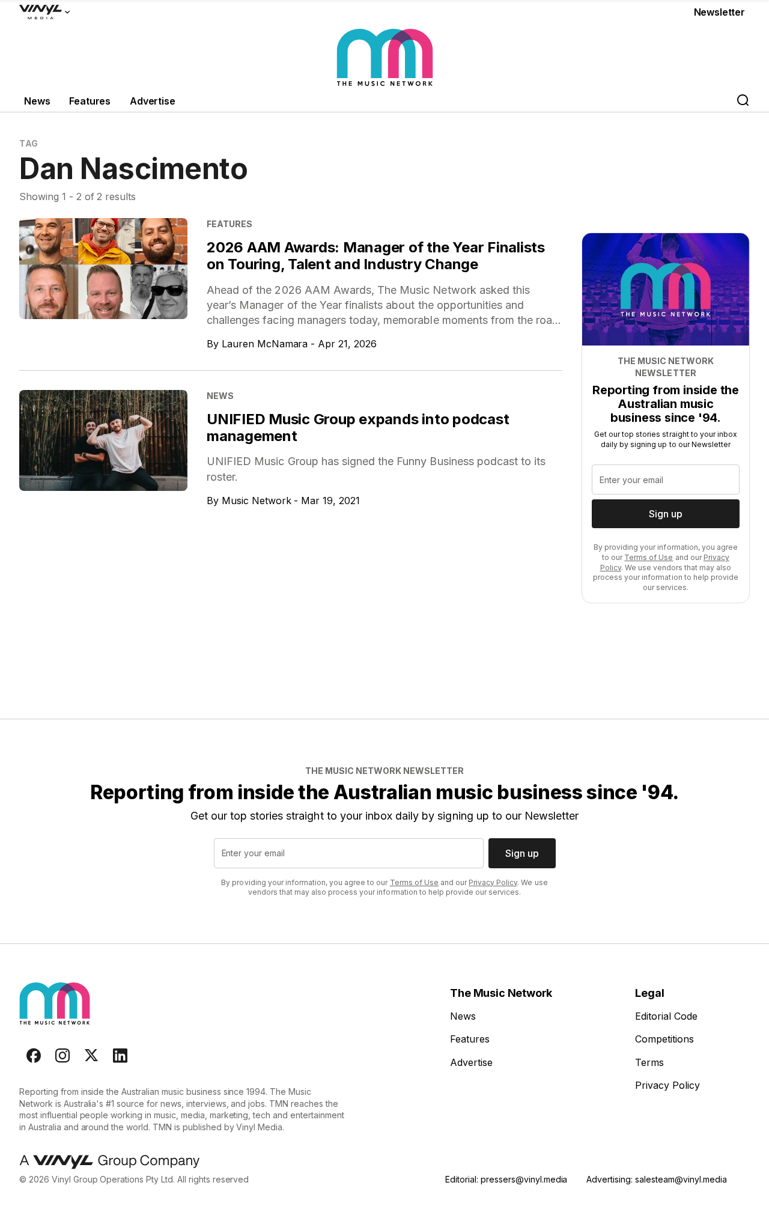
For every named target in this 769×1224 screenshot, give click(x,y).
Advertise (152, 101)
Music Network (256, 501)
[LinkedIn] (120, 1056)
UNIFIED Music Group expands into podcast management (358, 427)
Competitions (664, 1039)
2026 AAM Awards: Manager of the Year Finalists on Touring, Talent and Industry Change (376, 256)
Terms (649, 1062)
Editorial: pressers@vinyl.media (506, 1179)
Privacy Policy (493, 882)
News (37, 101)
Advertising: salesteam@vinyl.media (656, 1179)
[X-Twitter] (91, 1056)
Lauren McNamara (265, 344)
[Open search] (742, 101)
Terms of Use (648, 557)
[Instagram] (62, 1056)
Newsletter (719, 12)
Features (90, 101)
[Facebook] (33, 1056)
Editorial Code (666, 1016)
